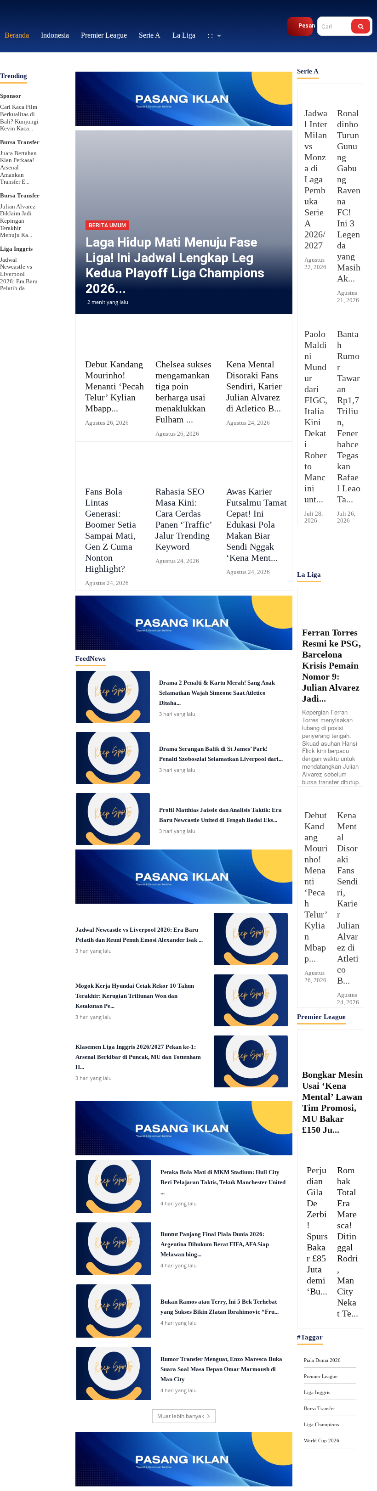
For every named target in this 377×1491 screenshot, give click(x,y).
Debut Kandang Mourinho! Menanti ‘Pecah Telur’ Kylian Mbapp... (114, 368)
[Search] (360, 17)
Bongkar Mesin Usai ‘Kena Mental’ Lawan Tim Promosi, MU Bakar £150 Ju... (332, 1083)
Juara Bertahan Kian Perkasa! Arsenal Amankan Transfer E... (18, 149)
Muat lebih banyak (180, 1397)
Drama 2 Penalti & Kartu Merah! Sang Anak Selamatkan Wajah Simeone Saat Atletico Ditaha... (217, 674)
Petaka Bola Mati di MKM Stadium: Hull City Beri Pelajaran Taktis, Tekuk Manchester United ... (223, 1163)
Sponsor (10, 78)
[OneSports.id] (48, 17)
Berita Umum (107, 207)
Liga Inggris (16, 230)
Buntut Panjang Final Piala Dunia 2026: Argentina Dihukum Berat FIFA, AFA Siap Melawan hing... (214, 1226)
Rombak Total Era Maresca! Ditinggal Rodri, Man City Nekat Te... (347, 1223)
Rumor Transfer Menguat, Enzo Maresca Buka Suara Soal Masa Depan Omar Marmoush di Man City (221, 1350)
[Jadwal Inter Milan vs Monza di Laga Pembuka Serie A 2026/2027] (314, 75)
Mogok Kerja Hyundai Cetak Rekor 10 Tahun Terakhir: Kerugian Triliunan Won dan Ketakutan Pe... (134, 977)
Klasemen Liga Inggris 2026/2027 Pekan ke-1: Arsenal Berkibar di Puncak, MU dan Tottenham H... (138, 1038)
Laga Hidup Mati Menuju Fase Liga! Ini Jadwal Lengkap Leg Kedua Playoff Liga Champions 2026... (175, 247)
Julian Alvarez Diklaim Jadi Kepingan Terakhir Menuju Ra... (17, 202)
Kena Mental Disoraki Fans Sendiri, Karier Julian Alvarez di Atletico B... (254, 368)
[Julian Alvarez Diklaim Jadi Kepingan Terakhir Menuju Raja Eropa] (54, 179)
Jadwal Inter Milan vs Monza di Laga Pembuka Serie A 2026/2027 (315, 161)
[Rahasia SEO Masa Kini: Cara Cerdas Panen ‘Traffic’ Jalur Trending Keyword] (184, 444)
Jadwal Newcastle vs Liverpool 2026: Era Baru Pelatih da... (19, 255)
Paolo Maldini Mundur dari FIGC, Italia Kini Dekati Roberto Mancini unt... (315, 398)
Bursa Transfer (20, 124)
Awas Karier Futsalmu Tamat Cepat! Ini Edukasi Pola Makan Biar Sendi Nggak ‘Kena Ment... (256, 506)
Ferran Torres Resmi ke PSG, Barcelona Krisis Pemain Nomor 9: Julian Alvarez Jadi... (331, 647)
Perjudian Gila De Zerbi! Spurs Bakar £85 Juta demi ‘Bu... (317, 1212)
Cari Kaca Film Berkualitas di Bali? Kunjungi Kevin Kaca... (19, 99)
